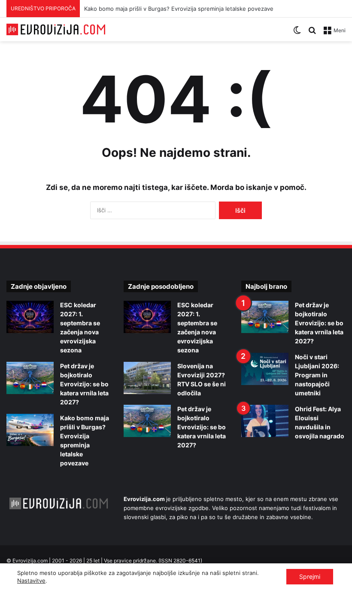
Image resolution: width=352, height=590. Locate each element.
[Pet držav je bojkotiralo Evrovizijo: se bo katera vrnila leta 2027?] (30, 378)
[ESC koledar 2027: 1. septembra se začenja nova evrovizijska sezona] (30, 317)
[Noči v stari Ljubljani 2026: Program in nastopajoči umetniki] (264, 369)
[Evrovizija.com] (55, 29)
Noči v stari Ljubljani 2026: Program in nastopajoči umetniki (317, 375)
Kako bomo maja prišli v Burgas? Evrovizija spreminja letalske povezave (178, 8)
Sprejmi (309, 576)
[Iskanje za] (312, 33)
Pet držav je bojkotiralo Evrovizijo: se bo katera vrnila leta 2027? (84, 384)
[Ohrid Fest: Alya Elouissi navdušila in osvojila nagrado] (264, 421)
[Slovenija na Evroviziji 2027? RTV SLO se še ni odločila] (147, 378)
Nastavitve (31, 580)
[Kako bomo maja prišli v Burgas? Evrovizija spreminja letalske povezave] (30, 430)
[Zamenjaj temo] (297, 33)
